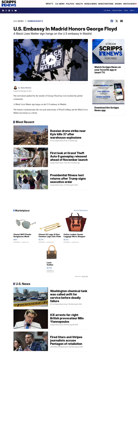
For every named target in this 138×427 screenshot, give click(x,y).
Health (79, 4)
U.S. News (59, 4)
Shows (118, 4)
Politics (70, 4)
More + (132, 10)
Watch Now (129, 4)
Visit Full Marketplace (81, 210)
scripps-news (9, 10)
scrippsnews (3, 10)
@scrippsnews (16, 10)
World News (90, 4)
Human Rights (35, 21)
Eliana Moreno (26, 88)
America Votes (117, 10)
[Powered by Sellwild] (85, 276)
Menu (48, 4)
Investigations (105, 4)
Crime (126, 10)
